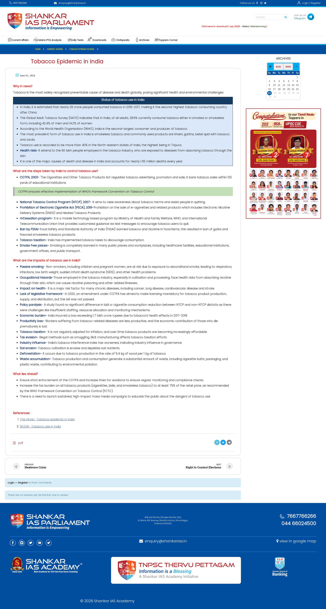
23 (269, 93)
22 (297, 89)
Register (316, 3)
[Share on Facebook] (217, 442)
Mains (233, 26)
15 (297, 85)
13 (288, 85)
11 (279, 85)
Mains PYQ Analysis (50, 40)
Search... (261, 17)
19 (284, 89)
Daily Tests (77, 40)
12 (284, 85)
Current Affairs (20, 40)
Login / (306, 3)
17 (274, 89)
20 (288, 89)
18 (279, 89)
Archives (144, 40)
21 (293, 89)
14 (293, 85)
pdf (19, 443)
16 (269, 89)
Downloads (99, 40)
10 (274, 85)
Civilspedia (122, 40)
